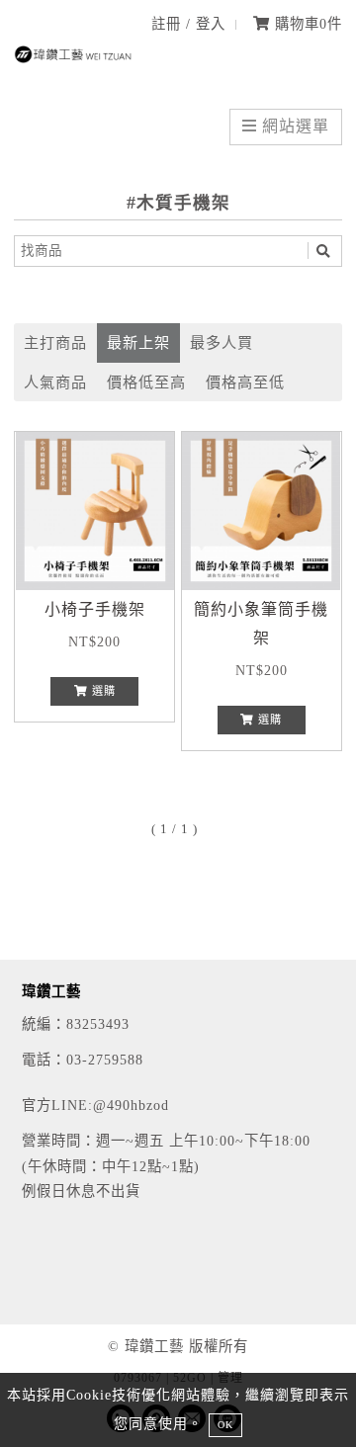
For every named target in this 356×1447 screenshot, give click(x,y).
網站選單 (293, 126)
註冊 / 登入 (188, 24)
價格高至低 (245, 382)
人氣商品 (55, 382)
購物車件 (306, 24)
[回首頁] (73, 57)
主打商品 (55, 342)
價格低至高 (146, 382)
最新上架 (138, 342)
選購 (102, 691)
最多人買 (221, 342)
